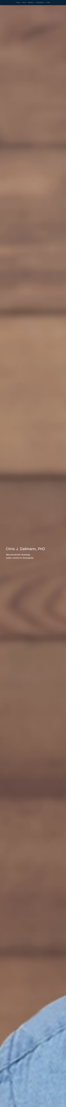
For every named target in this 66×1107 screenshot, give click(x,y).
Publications (40, 2)
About (24, 2)
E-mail (48, 2)
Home (18, 2)
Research (31, 2)
